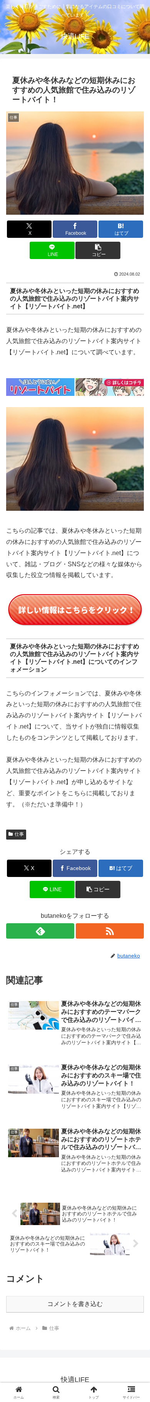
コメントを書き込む (75, 1304)
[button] (97, 250)
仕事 (19, 834)
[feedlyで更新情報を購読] (40, 931)
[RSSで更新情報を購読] (110, 931)
